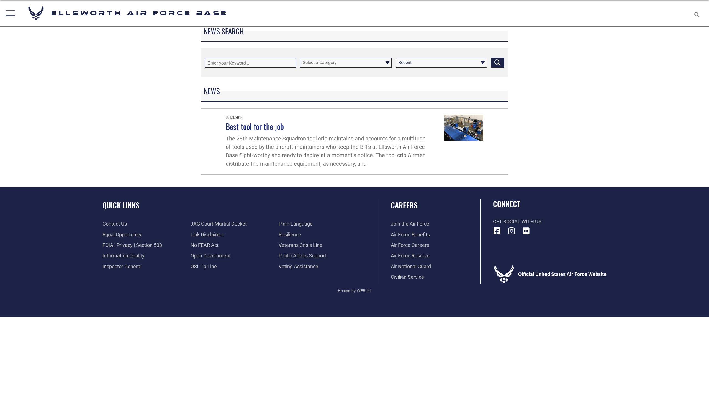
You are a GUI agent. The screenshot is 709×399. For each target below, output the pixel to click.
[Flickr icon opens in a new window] (526, 231)
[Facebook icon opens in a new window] (497, 231)
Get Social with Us (517, 221)
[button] (9, 13)
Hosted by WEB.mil (354, 290)
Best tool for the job (255, 126)
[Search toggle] (697, 13)
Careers (404, 205)
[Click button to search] (497, 63)
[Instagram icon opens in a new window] (511, 231)
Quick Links (120, 205)
